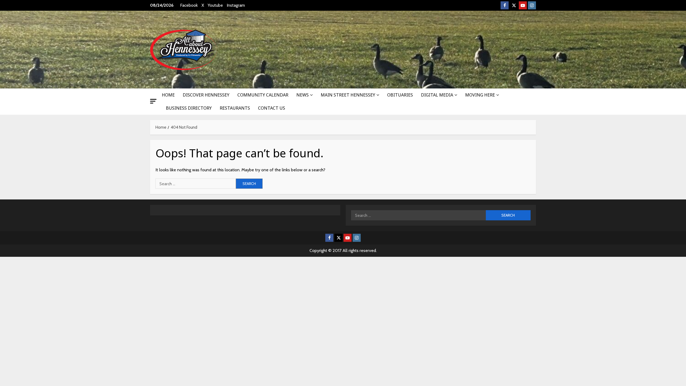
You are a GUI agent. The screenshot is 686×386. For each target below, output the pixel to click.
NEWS (302, 95)
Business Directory (189, 108)
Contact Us (271, 108)
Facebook (189, 5)
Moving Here (480, 95)
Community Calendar (262, 95)
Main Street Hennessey (348, 95)
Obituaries (400, 95)
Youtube (215, 5)
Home (168, 95)
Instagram (236, 5)
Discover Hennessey (206, 95)
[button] (153, 101)
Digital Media (437, 95)
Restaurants (235, 108)
